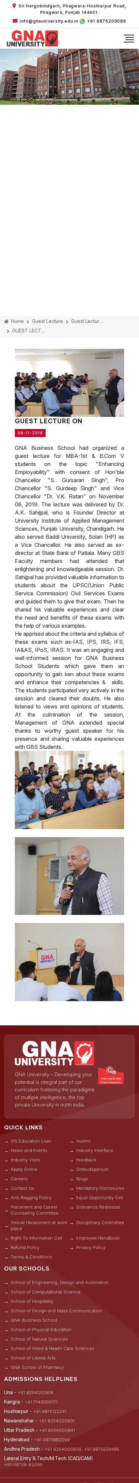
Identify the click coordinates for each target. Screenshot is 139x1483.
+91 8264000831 (57, 1420)
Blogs (82, 1178)
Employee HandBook (98, 1238)
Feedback (86, 1159)
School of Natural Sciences (39, 1339)
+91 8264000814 (35, 1392)
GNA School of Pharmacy (37, 1367)
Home (16, 321)
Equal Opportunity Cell (99, 1197)
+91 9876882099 (52, 1439)
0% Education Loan (31, 1141)
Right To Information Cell (36, 1238)
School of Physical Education (41, 1329)
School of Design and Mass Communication (56, 1310)
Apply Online (24, 1169)
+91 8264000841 (57, 1430)
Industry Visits (25, 1159)
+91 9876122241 (49, 1411)
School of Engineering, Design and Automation (60, 1282)
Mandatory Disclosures (100, 1188)
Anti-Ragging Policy (31, 1197)
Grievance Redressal (98, 1207)
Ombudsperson (92, 1169)
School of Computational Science (46, 1291)
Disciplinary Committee (100, 1222)
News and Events (29, 1150)
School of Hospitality (32, 1301)
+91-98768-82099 (23, 1464)
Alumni (83, 1141)
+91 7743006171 (41, 1402)
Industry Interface (94, 1150)
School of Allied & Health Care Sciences (52, 1348)
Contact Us (22, 1188)
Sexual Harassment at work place (39, 1225)
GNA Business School (34, 1320)
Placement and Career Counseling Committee (35, 1210)
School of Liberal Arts (33, 1357)
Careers (19, 1178)
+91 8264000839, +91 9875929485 (82, 1449)
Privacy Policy (90, 1247)
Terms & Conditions (31, 1256)
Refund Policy (25, 1247)
